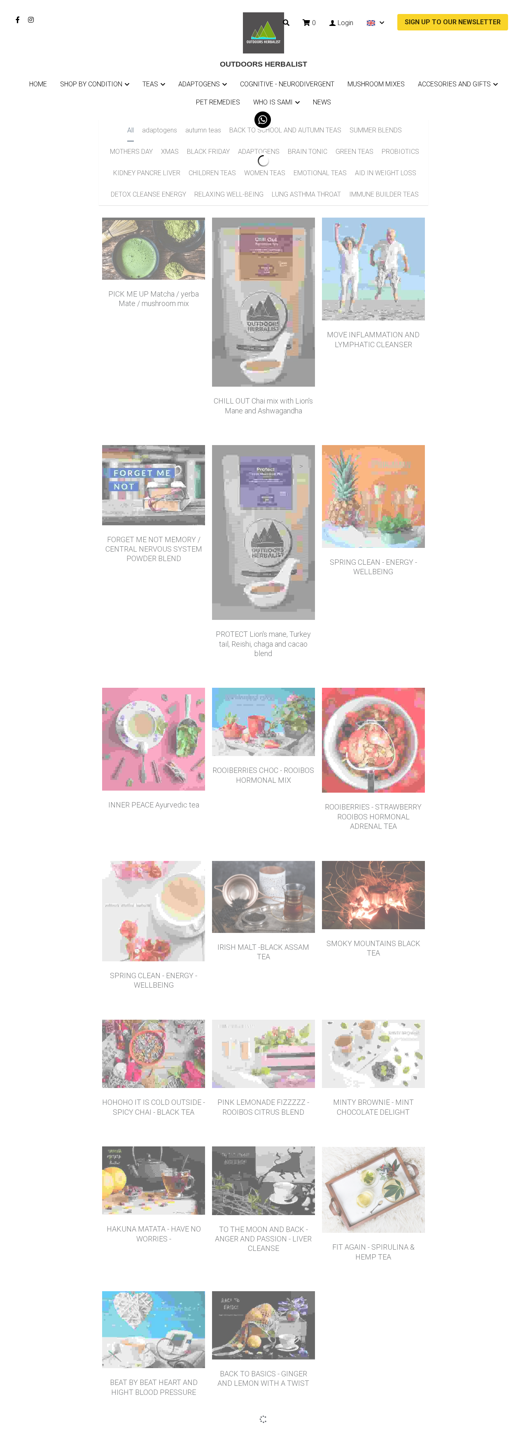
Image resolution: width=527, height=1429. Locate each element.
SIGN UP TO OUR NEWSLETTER (453, 22)
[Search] (286, 22)
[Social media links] (18, 19)
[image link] (263, 32)
